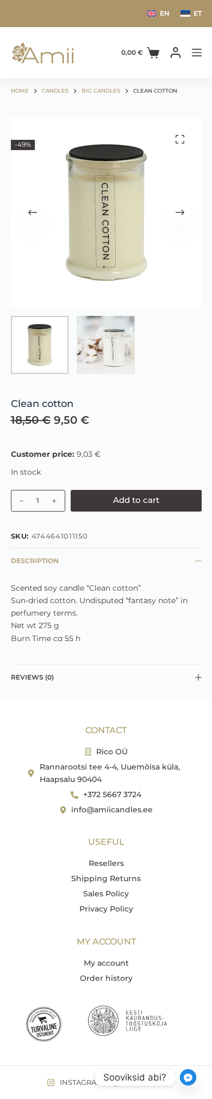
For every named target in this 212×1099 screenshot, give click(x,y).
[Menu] (197, 52)
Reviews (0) (32, 677)
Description (35, 561)
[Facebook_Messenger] (188, 1077)
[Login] (175, 52)
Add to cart (136, 500)
